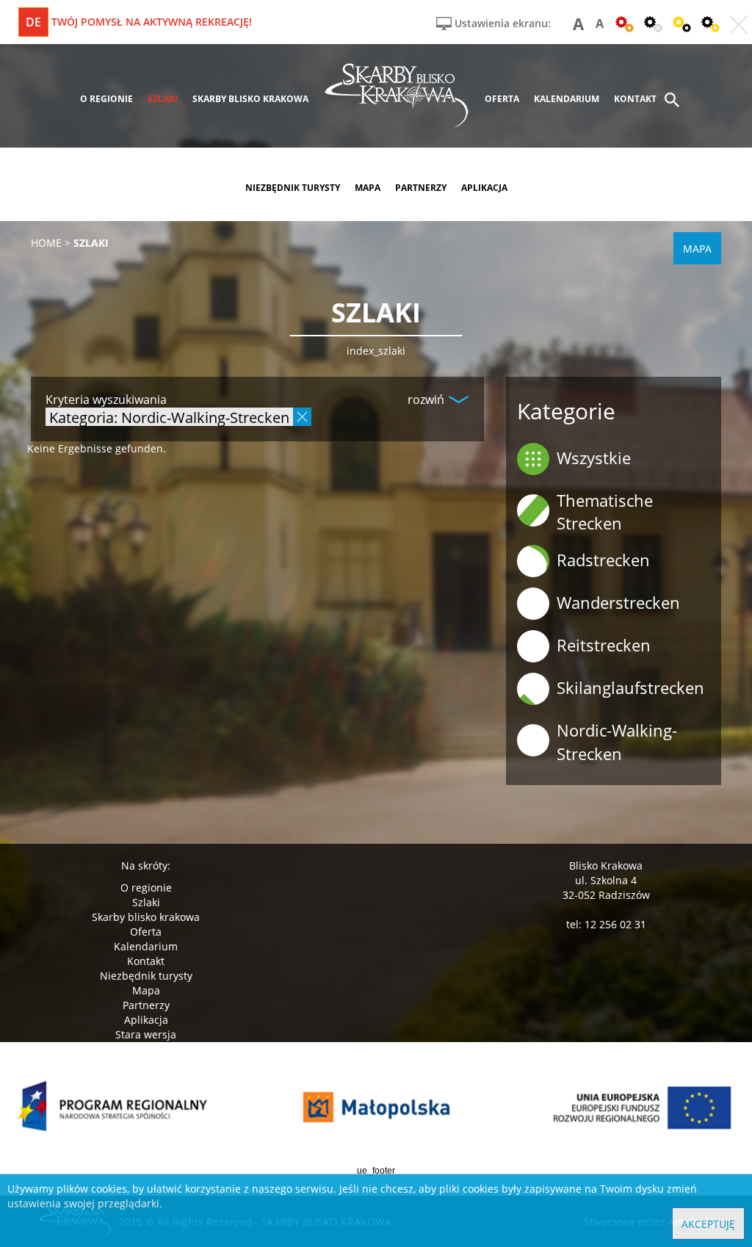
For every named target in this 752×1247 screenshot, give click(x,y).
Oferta (146, 932)
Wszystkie (594, 458)
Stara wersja (145, 1034)
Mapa (146, 990)
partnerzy (420, 187)
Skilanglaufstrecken (630, 687)
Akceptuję (708, 1224)
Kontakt (145, 961)
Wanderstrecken (618, 602)
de (33, 22)
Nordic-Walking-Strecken (617, 741)
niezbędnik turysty (292, 187)
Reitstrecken (604, 645)
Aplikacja (146, 1020)
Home (46, 243)
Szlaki (146, 902)
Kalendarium (146, 946)
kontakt (635, 99)
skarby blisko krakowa (250, 99)
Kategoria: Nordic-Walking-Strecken (169, 417)
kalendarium (566, 99)
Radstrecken (603, 560)
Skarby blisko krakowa (146, 917)
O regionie (146, 887)
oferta (502, 99)
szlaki (163, 99)
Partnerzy (146, 1005)
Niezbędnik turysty (146, 976)
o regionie (106, 99)
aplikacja (484, 187)
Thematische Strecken (605, 511)
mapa (367, 187)
